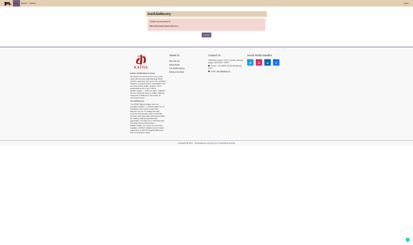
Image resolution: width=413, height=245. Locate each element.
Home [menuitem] (16, 3)
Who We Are (174, 61)
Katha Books (174, 65)
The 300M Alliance (177, 68)
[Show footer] (408, 240)
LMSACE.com (212, 143)
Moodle (232, 143)
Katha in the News (176, 72)
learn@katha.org (223, 71)
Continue (206, 35)
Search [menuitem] (24, 3)
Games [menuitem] (32, 3)
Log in (406, 3)
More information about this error (164, 26)
